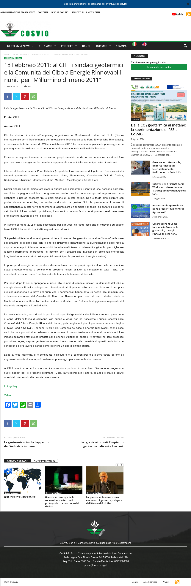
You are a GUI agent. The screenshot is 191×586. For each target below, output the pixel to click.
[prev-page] (117, 465)
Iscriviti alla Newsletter (86, 12)
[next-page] (122, 465)
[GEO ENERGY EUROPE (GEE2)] (22, 480)
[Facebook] (8, 96)
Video (7, 395)
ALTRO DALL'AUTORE (44, 460)
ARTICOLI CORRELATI (17, 460)
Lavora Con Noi (60, 12)
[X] (16, 96)
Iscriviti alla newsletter (159, 67)
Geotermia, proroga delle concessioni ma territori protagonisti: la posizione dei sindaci (62, 501)
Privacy (165, 581)
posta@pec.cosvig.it (95, 565)
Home (6, 54)
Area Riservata (150, 581)
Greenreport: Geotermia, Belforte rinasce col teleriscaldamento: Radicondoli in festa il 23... (167, 167)
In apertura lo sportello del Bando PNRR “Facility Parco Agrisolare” (168, 209)
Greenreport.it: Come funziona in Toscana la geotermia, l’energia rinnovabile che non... (165, 228)
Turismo (101, 46)
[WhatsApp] (33, 96)
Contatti (43, 12)
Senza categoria (20, 54)
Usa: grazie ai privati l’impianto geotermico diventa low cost (101, 444)
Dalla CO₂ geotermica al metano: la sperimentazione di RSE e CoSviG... (158, 130)
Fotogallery (10, 386)
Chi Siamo (45, 46)
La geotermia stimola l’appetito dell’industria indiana (26, 444)
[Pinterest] (25, 96)
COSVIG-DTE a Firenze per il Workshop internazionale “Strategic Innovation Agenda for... (169, 189)
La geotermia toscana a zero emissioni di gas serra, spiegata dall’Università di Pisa (104, 500)
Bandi (86, 46)
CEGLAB (135, 119)
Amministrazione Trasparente (17, 12)
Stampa (121, 46)
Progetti (67, 46)
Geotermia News (18, 46)
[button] (185, 46)
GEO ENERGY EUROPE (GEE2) (20, 497)
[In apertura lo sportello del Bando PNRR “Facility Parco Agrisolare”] (140, 211)
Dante (135, 581)
